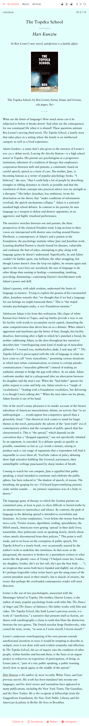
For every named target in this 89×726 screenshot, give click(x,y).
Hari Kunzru (10, 675)
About (25, 4)
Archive (36, 4)
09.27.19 (81, 12)
